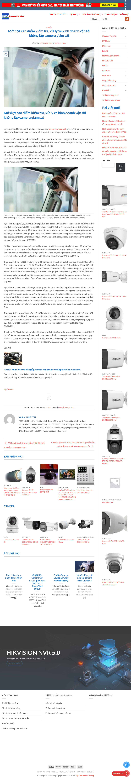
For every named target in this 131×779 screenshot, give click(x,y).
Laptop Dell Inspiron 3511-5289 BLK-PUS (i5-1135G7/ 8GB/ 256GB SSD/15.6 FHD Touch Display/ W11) (67, 495)
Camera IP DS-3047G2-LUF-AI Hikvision (114, 297)
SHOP (53, 14)
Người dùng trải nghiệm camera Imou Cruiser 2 (84, 578)
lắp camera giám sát (57, 129)
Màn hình (106, 75)
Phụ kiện (106, 90)
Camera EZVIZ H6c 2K (11, 540)
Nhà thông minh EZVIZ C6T (46, 490)
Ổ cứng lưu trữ (108, 85)
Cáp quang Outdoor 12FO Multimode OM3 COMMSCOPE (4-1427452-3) (12, 491)
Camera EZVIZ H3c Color (66, 540)
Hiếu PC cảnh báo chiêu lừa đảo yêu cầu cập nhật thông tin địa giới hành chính (114, 150)
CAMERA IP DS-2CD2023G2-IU (83, 540)
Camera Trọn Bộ (109, 36)
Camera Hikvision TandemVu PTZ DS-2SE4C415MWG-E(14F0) (113, 460)
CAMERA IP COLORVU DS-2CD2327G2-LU (113, 583)
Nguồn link (8, 389)
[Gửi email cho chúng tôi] (125, 9)
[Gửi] (127, 19)
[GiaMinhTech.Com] (13, 16)
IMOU (105, 65)
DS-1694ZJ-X (107, 502)
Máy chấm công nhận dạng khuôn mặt (13, 578)
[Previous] (5, 484)
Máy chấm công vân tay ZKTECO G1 (84, 491)
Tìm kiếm (106, 160)
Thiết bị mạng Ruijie (111, 100)
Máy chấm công (109, 80)
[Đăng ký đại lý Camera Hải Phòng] (63, 5)
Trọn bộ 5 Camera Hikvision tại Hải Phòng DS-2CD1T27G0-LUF (114, 214)
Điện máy (106, 46)
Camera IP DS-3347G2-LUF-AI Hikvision (114, 256)
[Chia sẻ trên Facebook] (49, 398)
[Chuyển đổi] (125, 36)
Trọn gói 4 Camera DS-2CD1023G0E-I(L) (111, 418)
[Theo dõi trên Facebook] (125, 1)
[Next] (93, 484)
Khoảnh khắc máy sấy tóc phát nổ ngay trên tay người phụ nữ (114, 139)
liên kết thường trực (66, 407)
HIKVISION (107, 60)
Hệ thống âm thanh (110, 55)
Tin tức (62, 14)
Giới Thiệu (111, 14)
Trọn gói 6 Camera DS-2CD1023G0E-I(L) (111, 377)
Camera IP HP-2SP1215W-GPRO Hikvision (29, 492)
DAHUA (106, 41)
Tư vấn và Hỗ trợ (91, 14)
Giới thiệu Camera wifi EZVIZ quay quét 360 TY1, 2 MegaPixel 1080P (37, 582)
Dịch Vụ (74, 14)
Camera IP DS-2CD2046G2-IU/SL (113, 542)
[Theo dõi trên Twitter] (125, 6)
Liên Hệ (124, 14)
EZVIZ (105, 51)
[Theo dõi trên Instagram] (125, 4)
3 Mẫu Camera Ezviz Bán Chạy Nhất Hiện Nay (61, 578)
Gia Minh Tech (60, 43)
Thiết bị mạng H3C (110, 95)
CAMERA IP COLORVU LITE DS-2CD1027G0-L (48, 541)
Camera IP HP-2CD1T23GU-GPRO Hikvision (30, 541)
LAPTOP (106, 70)
